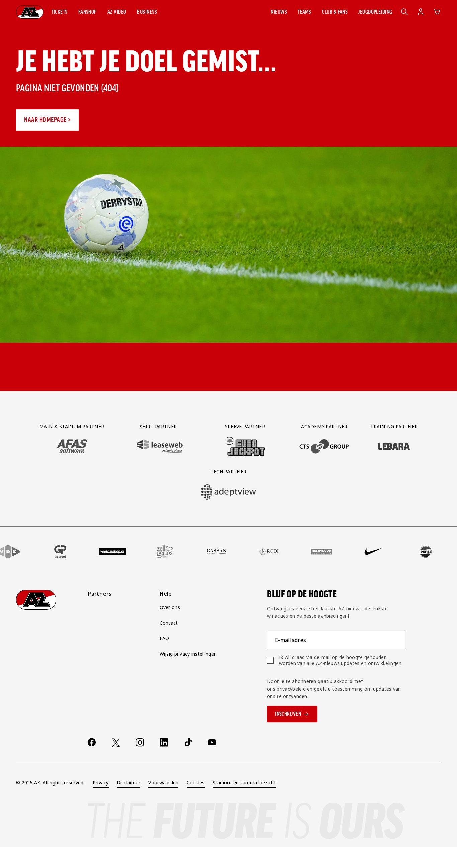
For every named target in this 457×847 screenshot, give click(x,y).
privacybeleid (291, 689)
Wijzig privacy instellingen (188, 654)
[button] (60, 12)
